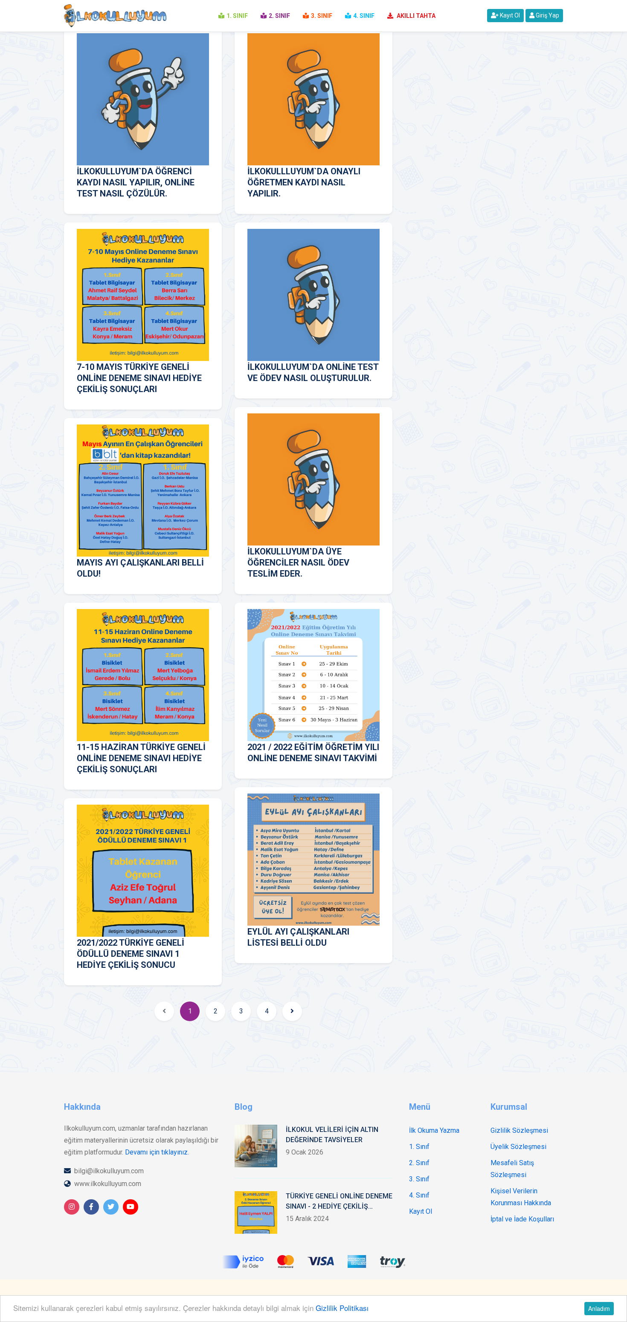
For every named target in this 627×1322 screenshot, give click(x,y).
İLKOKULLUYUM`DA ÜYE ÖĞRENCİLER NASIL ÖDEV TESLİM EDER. (298, 562)
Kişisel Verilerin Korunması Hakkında (521, 1197)
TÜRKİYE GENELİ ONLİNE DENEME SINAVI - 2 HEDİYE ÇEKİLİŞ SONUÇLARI (339, 1202)
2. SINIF (279, 15)
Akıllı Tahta (415, 15)
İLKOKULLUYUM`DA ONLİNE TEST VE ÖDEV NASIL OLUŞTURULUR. (312, 372)
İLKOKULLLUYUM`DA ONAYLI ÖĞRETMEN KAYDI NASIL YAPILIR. (303, 182)
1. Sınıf (419, 1147)
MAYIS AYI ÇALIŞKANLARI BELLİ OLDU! (140, 568)
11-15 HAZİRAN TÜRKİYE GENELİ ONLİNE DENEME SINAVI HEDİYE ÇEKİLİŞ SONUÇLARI (141, 758)
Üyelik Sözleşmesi (518, 1147)
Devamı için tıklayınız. (157, 1152)
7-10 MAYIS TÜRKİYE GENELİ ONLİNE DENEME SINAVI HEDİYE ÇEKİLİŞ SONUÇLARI (139, 378)
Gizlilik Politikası (342, 1307)
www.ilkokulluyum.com (107, 1184)
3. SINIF (321, 15)
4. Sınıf (419, 1195)
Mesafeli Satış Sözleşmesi (512, 1169)
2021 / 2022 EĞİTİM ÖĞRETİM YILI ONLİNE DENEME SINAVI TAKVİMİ (313, 752)
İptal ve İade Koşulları (522, 1219)
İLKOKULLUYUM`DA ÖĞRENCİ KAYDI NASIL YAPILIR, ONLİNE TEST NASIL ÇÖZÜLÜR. (135, 182)
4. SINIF (363, 15)
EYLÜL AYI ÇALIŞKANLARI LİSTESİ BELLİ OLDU (298, 937)
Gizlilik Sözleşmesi (519, 1130)
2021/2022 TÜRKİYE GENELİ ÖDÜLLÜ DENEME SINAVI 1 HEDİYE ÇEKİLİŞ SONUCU (130, 954)
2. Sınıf (419, 1163)
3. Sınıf (419, 1179)
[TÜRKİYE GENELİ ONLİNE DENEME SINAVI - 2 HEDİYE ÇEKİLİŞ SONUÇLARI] (256, 1212)
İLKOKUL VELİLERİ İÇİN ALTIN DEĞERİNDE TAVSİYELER (332, 1135)
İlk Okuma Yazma (434, 1130)
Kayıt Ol (509, 15)
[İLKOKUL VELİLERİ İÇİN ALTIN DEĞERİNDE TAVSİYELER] (256, 1146)
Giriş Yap (546, 15)
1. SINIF (237, 15)
